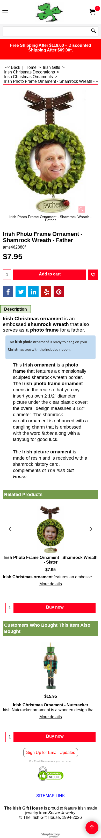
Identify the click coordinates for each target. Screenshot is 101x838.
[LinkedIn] (33, 291)
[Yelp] (46, 291)
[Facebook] (8, 291)
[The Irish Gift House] (49, 12)
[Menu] (5, 12)
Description (15, 309)
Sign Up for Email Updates (50, 752)
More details (50, 584)
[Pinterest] (59, 291)
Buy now (54, 736)
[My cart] (92, 12)
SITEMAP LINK (50, 796)
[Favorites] (93, 275)
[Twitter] (21, 291)
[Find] (93, 31)
